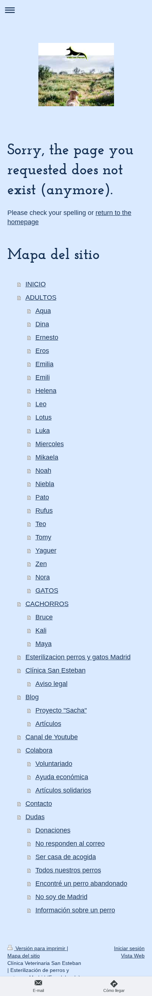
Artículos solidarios (63, 790)
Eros (42, 350)
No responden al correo (70, 843)
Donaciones (52, 830)
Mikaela (46, 457)
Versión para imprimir (40, 948)
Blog (32, 697)
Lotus (43, 417)
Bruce (44, 617)
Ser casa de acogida (65, 857)
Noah (43, 470)
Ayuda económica (61, 777)
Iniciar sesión (129, 948)
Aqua (43, 310)
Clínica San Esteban (55, 670)
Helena (45, 390)
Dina (42, 324)
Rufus (44, 510)
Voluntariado (53, 763)
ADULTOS (40, 297)
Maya (43, 643)
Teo (40, 524)
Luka (42, 430)
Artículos (48, 723)
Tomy (43, 537)
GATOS (46, 590)
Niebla (44, 484)
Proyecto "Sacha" (61, 710)
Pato (42, 497)
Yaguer (45, 550)
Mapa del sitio (23, 956)
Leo (40, 404)
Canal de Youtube (51, 737)
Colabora (38, 750)
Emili (42, 377)
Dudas (35, 817)
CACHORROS (47, 604)
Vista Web (133, 956)
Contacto (38, 803)
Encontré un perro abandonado (81, 883)
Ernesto (46, 337)
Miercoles (49, 444)
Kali (40, 630)
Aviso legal (51, 683)
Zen (41, 564)
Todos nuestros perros (68, 870)
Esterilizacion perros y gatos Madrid (78, 657)
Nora (42, 577)
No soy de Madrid (61, 897)
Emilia (44, 364)
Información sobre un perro (75, 910)
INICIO (35, 284)
